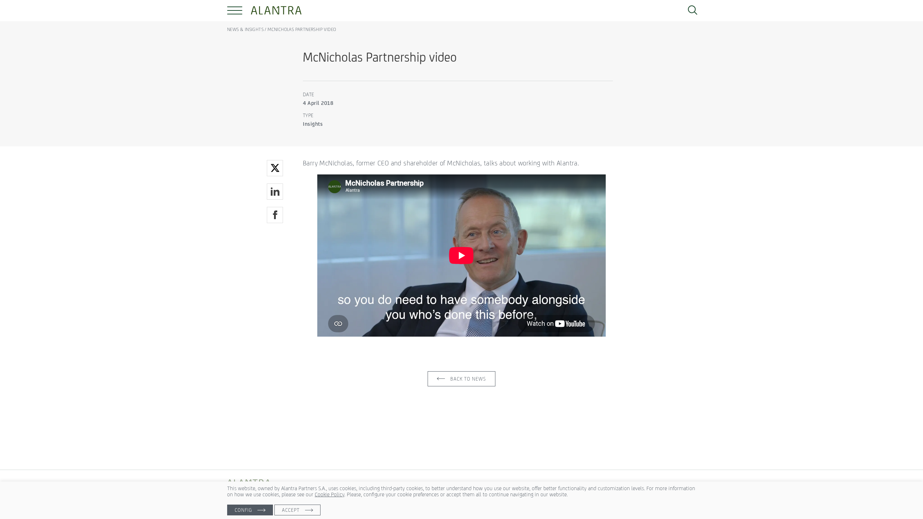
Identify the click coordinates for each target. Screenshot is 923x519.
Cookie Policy (329, 494)
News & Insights (246, 29)
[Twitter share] (275, 168)
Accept (291, 510)
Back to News (468, 379)
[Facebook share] (275, 215)
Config (243, 510)
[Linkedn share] (275, 191)
